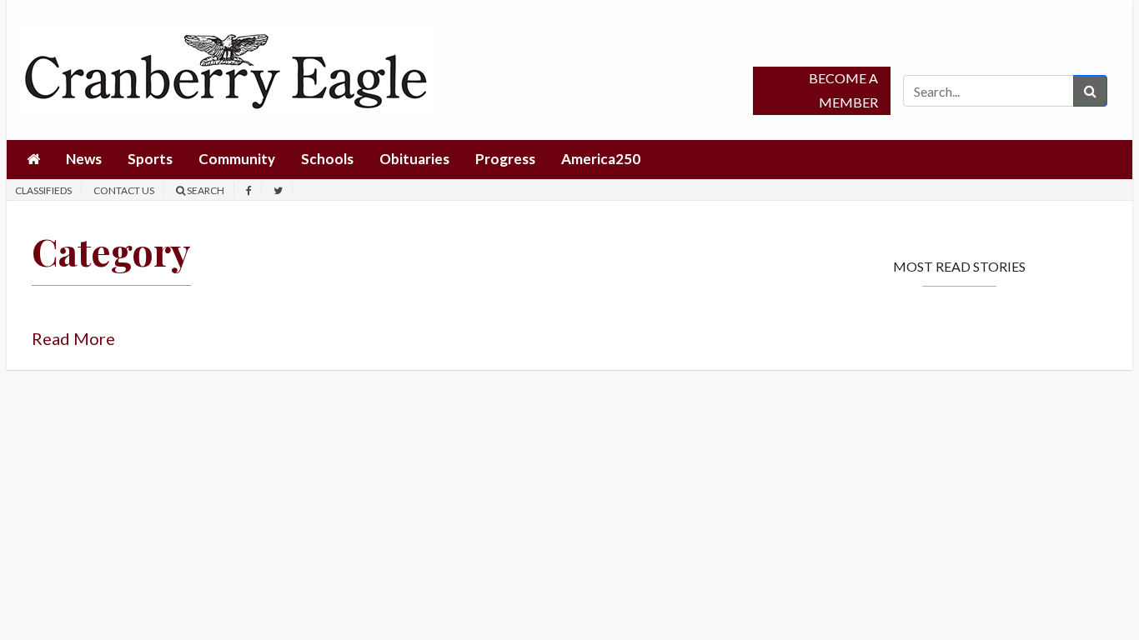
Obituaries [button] (414, 159)
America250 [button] (600, 159)
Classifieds (43, 190)
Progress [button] (505, 159)
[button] (33, 159)
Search (204, 190)
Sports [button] (150, 159)
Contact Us (123, 190)
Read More (73, 338)
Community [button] (236, 159)
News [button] (84, 159)
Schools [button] (327, 159)
